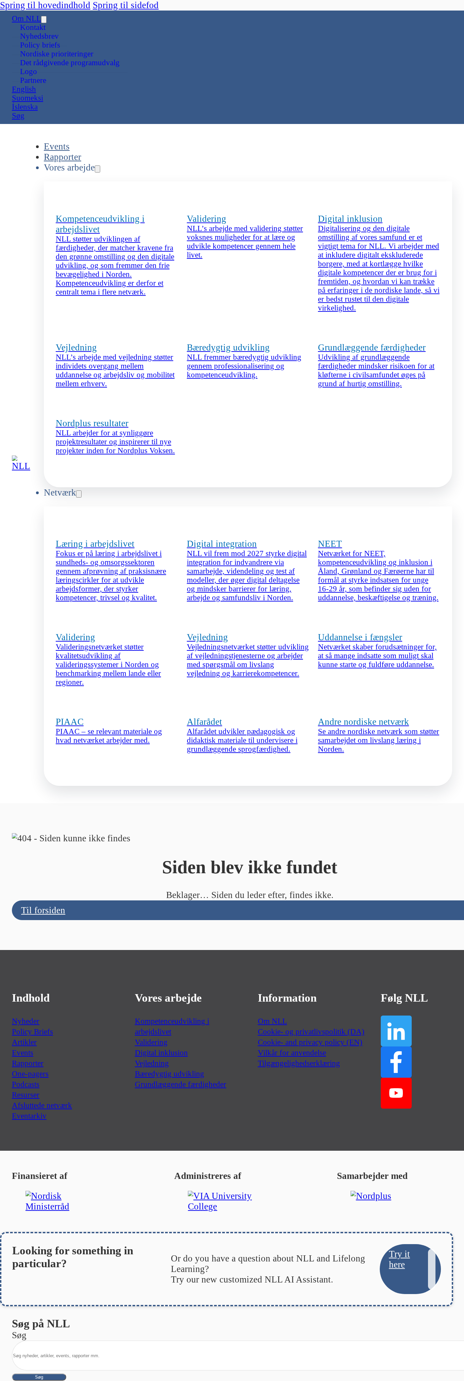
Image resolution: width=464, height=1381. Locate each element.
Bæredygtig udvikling (169, 1074)
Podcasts (25, 1084)
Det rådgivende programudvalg (70, 62)
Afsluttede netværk (42, 1105)
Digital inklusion (161, 1052)
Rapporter (62, 157)
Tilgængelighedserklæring (299, 1063)
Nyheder (25, 1021)
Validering (151, 1042)
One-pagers (30, 1074)
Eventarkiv (29, 1116)
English (24, 89)
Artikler (24, 1042)
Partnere (33, 80)
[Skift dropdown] (44, 19)
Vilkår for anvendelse (292, 1052)
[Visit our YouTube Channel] (396, 1093)
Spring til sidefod (126, 5)
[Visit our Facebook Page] (396, 1061)
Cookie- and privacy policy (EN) (310, 1042)
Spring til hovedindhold (45, 5)
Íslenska (25, 107)
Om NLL (26, 18)
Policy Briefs (32, 1031)
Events (57, 146)
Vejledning (152, 1063)
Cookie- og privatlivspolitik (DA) (311, 1031)
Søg (39, 1377)
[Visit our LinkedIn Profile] (396, 1031)
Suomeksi (27, 98)
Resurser (25, 1095)
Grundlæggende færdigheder (180, 1084)
